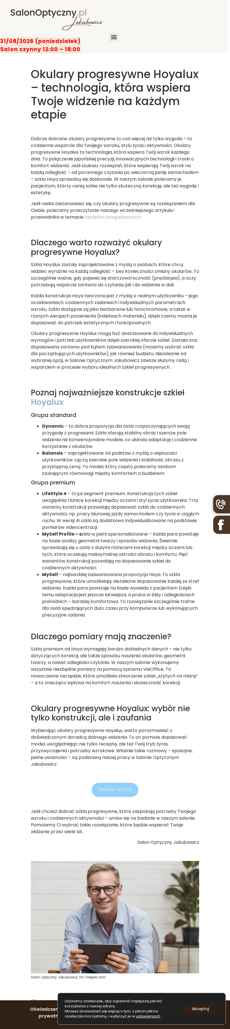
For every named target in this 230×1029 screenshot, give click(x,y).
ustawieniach (148, 1016)
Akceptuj (200, 1009)
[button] (113, 37)
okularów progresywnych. (113, 217)
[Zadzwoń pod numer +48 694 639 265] (221, 504)
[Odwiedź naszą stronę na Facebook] (221, 525)
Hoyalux (47, 402)
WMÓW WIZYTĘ (115, 790)
